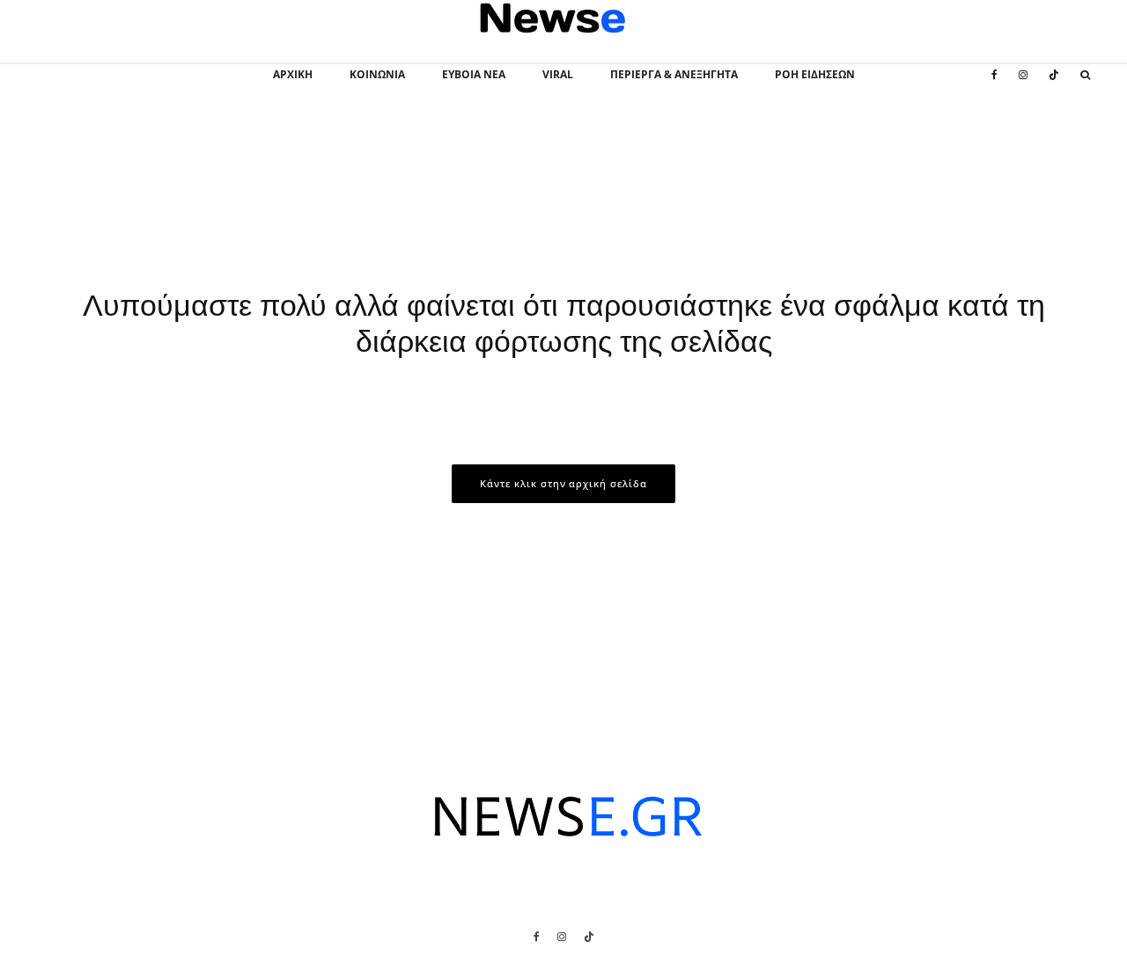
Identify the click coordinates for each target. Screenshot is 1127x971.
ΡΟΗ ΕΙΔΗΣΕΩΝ (815, 74)
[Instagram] (1023, 84)
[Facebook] (994, 84)
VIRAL (557, 74)
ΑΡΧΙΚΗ (293, 74)
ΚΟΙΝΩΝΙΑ (377, 74)
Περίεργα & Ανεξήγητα (674, 74)
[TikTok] (1054, 84)
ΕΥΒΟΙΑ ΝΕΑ (473, 74)
